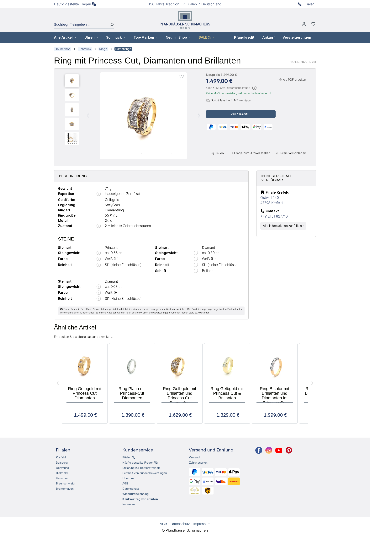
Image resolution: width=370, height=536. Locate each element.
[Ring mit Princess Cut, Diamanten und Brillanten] (143, 115)
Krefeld (61, 457)
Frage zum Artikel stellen (252, 153)
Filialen (309, 4)
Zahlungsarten (198, 462)
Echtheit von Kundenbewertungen (144, 473)
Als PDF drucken (294, 79)
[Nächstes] (199, 115)
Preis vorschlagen (293, 153)
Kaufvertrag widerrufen (140, 499)
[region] (132, 115)
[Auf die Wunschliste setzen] (181, 76)
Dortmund (62, 468)
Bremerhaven (65, 488)
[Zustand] (98, 226)
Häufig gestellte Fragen (72, 4)
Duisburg (62, 462)
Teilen (219, 153)
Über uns (128, 478)
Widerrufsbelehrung (135, 494)
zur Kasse (241, 114)
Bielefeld (62, 473)
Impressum (129, 504)
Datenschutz (130, 488)
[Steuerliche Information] (254, 88)
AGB (125, 483)
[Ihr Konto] (304, 25)
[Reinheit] (98, 265)
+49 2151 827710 (274, 216)
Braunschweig (65, 483)
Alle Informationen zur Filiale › (283, 225)
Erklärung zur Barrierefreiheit (141, 468)
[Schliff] (195, 271)
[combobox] (80, 25)
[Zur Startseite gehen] (185, 20)
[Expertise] (98, 194)
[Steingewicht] (98, 253)
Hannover (62, 478)
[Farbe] (98, 259)
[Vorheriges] (88, 115)
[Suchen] (110, 25)
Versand (266, 93)
